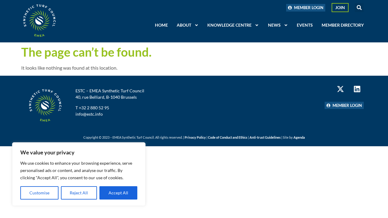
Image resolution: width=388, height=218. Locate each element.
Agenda (299, 137)
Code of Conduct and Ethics (227, 137)
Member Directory (343, 25)
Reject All (79, 192)
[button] (359, 7)
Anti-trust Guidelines (265, 137)
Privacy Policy (195, 137)
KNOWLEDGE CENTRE (229, 25)
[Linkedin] (357, 88)
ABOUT (184, 25)
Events (305, 25)
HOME (161, 25)
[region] (79, 174)
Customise (39, 192)
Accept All (118, 192)
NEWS (274, 25)
